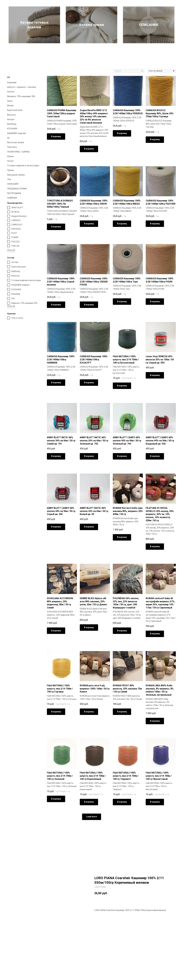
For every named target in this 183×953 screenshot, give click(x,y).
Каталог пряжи (91, 25)
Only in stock (17, 318)
